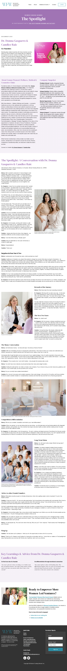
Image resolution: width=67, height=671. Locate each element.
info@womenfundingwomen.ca (31, 654)
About (35, 4)
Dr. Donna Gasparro (17, 147)
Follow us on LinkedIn (37, 617)
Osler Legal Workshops (29, 639)
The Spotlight (26, 644)
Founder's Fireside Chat (29, 641)
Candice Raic (26, 147)
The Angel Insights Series (30, 642)
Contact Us (26, 652)
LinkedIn (62, 4)
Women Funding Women (51, 605)
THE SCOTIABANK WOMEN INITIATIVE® (42, 23)
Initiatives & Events (43, 4)
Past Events (26, 645)
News (30, 4)
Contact (54, 4)
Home (24, 633)
